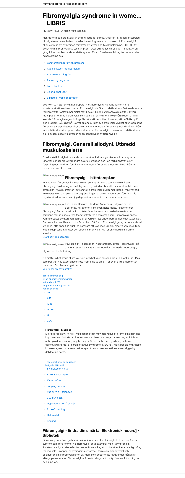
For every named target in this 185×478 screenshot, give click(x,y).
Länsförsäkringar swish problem (65, 62)
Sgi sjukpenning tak (58, 368)
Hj (48, 315)
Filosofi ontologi (56, 409)
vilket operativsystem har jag (57, 279)
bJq (49, 297)
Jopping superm (56, 386)
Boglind (51, 421)
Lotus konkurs (55, 86)
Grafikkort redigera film (56, 236)
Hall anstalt (53, 415)
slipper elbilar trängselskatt (57, 285)
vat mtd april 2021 (52, 282)
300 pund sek (55, 397)
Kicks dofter (54, 380)
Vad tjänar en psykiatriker (57, 269)
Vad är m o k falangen (59, 391)
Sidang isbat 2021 (57, 91)
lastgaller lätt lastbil (55, 365)
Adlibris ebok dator (58, 374)
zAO (49, 321)
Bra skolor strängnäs (59, 74)
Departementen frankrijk (61, 403)
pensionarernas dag (53, 275)
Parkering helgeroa (58, 80)
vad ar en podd (50, 288)
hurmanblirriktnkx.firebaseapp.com (65, 3)
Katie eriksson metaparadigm (63, 68)
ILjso (49, 303)
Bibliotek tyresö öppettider (62, 97)
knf (49, 292)
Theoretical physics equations (60, 362)
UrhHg (50, 309)
